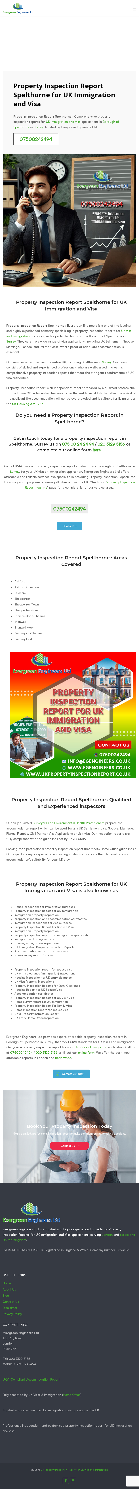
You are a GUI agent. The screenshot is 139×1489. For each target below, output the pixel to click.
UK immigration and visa (63, 122)
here (97, 449)
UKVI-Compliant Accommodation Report (31, 1379)
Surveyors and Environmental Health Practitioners (68, 823)
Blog (6, 1295)
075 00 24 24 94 (78, 444)
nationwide (63, 1058)
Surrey (38, 127)
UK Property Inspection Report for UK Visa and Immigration (74, 1469)
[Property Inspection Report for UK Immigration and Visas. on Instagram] (73, 1481)
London (107, 1235)
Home (7, 1283)
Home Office (72, 1395)
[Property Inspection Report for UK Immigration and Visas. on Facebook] (66, 1481)
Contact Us (11, 1302)
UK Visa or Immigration (91, 1047)
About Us (9, 1289)
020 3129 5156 (111, 444)
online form (86, 1052)
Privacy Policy (12, 1314)
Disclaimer (10, 1308)
